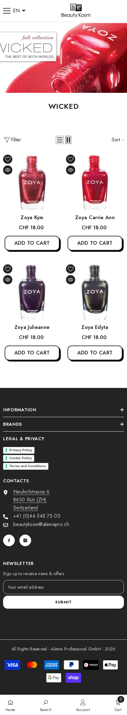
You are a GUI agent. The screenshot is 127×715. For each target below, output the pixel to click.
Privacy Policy (20, 450)
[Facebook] (9, 540)
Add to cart (32, 243)
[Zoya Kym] (32, 182)
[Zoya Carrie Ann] (95, 182)
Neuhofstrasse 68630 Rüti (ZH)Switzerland (31, 499)
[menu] (6, 10)
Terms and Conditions (27, 466)
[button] (60, 140)
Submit (63, 602)
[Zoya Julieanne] (32, 292)
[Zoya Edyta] (95, 292)
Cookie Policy (20, 458)
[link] (45, 705)
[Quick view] (7, 170)
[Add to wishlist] (7, 159)
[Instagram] (25, 540)
